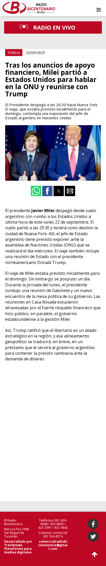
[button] (98, 9)
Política (14, 52)
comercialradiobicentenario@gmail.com (53, 545)
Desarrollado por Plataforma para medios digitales (18, 546)
